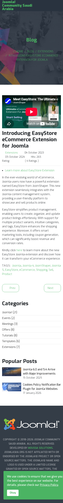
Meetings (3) (10, 324)
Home (19, 51)
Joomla (16, 265)
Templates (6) (11, 341)
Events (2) (8, 318)
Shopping (41, 270)
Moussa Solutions (40, 448)
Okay (13, 492)
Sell (51, 270)
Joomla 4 (28, 265)
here (19, 250)
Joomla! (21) (9, 312)
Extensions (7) (11, 347)
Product (7, 274)
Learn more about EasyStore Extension (29, 170)
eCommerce (27, 270)
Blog (30, 51)
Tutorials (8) (9, 335)
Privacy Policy (49, 485)
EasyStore (11, 270)
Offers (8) (8, 329)
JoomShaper (43, 265)
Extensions (45, 51)
